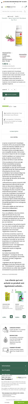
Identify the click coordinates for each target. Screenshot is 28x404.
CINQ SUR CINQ (6, 304)
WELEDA (17, 304)
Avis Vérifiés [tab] (14, 137)
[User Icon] (22, 7)
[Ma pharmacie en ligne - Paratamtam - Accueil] (10, 7)
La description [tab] (14, 131)
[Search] (25, 11)
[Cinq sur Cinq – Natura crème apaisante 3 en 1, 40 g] (7, 296)
